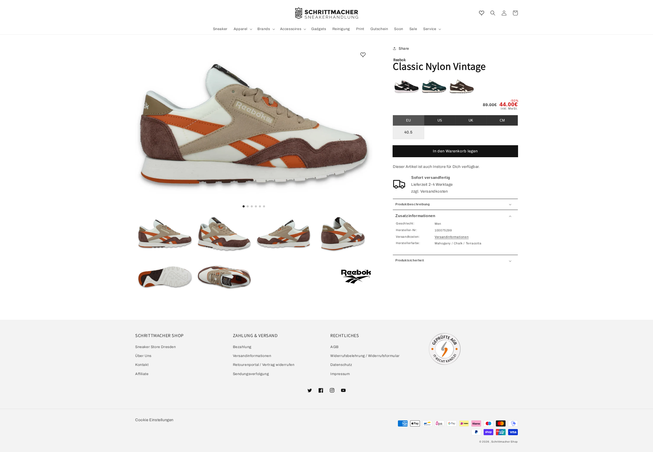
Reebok (399, 59)
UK (471, 120)
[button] (492, 13)
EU (408, 120)
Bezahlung (242, 347)
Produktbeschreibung (412, 204)
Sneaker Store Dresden (155, 347)
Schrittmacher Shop (504, 441)
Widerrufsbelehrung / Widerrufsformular (365, 356)
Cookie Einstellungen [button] (154, 420)
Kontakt (141, 365)
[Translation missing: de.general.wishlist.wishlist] (481, 13)
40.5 (408, 132)
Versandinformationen (452, 237)
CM (502, 120)
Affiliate (141, 374)
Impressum (340, 374)
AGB (334, 347)
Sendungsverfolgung (251, 374)
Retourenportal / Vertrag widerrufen (264, 365)
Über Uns (143, 356)
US (439, 120)
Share (404, 48)
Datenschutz (341, 365)
